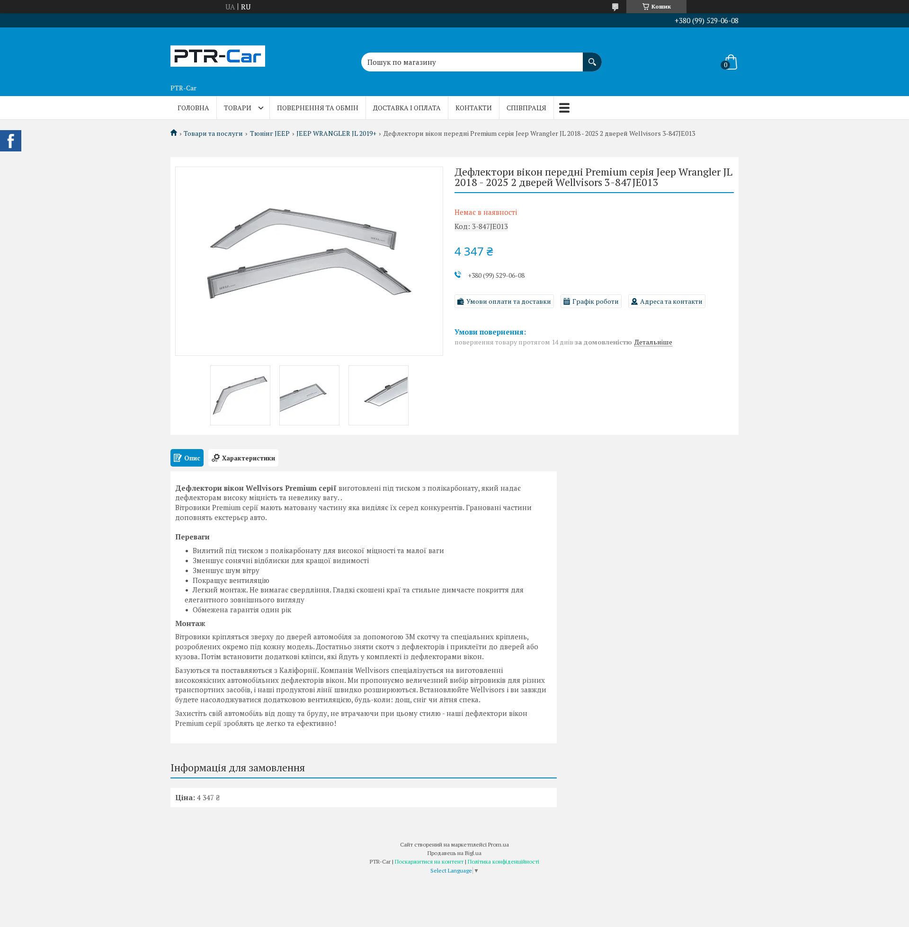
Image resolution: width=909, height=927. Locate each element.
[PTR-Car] (217, 53)
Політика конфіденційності (503, 861)
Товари (237, 107)
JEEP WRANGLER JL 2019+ (336, 133)
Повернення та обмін (317, 107)
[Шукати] (592, 57)
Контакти (473, 107)
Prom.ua (498, 844)
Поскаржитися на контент (429, 861)
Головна (193, 107)
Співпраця (526, 107)
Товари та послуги (213, 133)
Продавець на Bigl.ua (454, 852)
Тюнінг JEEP (270, 133)
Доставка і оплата (407, 107)
